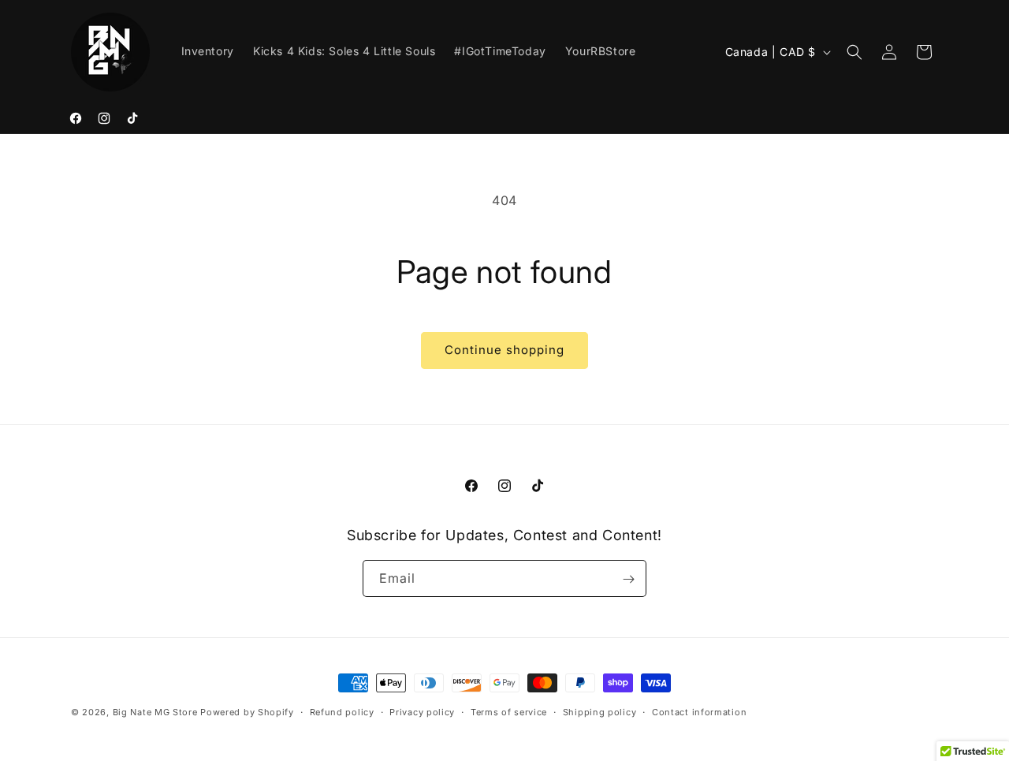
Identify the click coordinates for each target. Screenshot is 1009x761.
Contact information (699, 711)
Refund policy (342, 711)
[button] (854, 52)
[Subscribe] (628, 579)
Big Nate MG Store (155, 712)
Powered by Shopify (247, 712)
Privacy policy (422, 711)
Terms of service (509, 711)
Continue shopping (504, 349)
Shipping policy (600, 711)
